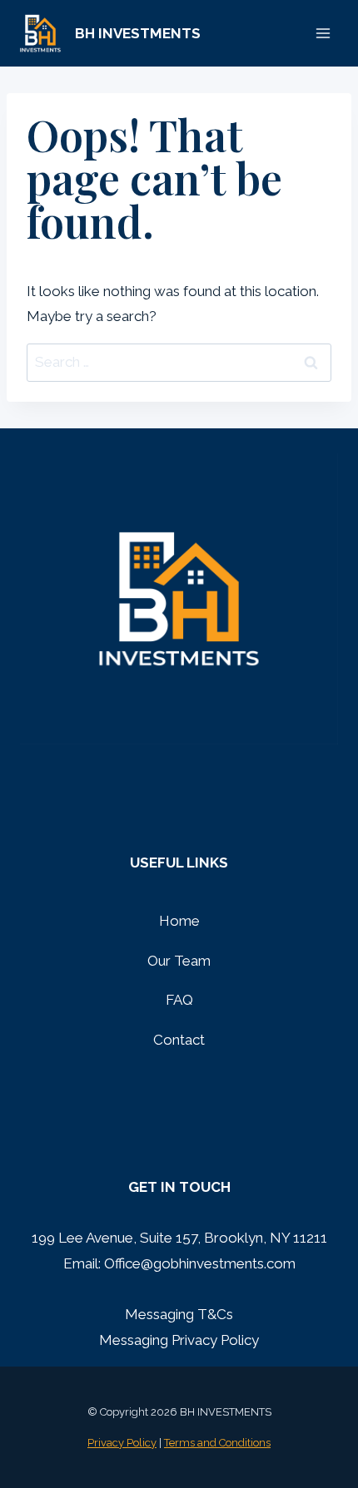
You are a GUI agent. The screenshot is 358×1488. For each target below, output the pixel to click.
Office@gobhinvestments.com (200, 1263)
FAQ (179, 999)
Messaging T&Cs (179, 1314)
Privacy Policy (122, 1442)
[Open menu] (322, 33)
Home (179, 920)
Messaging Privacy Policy (179, 1340)
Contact (179, 1039)
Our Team (179, 960)
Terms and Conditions (217, 1442)
